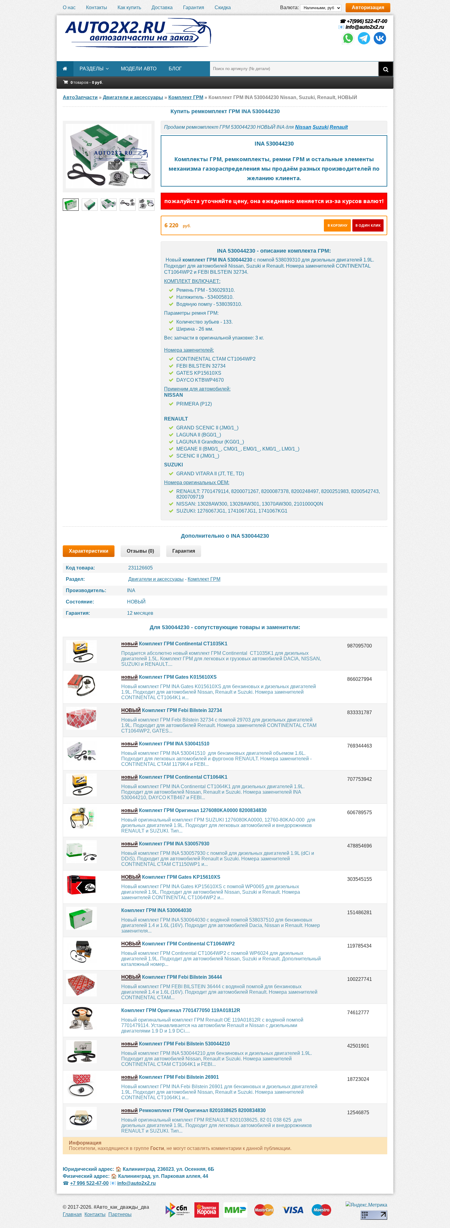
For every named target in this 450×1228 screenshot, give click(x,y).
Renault (339, 127)
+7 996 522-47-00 (89, 1183)
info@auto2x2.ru (365, 27)
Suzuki (320, 127)
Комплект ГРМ (204, 579)
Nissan (303, 127)
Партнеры (120, 1214)
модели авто (138, 68)
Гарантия (193, 7)
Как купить (129, 7)
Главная (72, 1214)
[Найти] (385, 68)
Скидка (223, 7)
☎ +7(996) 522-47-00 (362, 21)
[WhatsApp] (348, 43)
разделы (91, 68)
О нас (69, 7)
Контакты (96, 7)
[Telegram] (364, 43)
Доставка (162, 7)
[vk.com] (380, 43)
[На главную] (138, 33)
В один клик (368, 225)
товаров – (86, 82)
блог (175, 68)
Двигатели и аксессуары (156, 579)
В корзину (337, 225)
